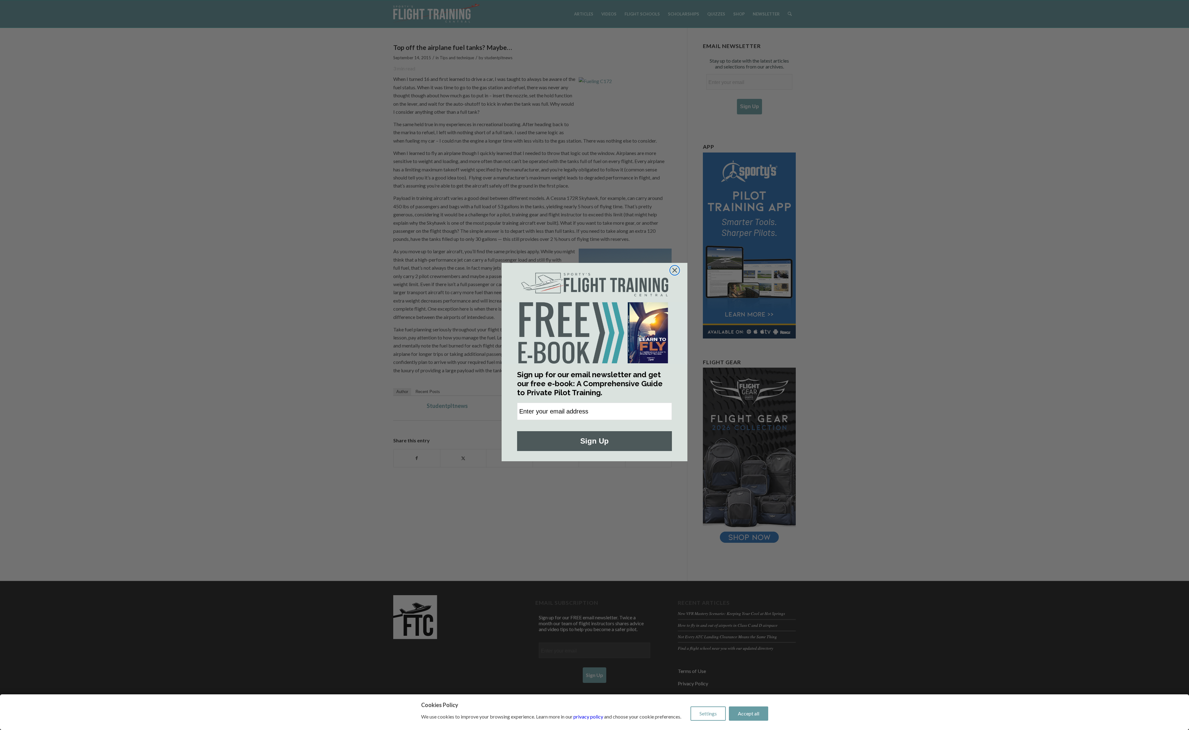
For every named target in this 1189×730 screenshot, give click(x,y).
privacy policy (588, 716)
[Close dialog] (675, 270)
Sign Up (594, 441)
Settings (708, 713)
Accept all (748, 713)
